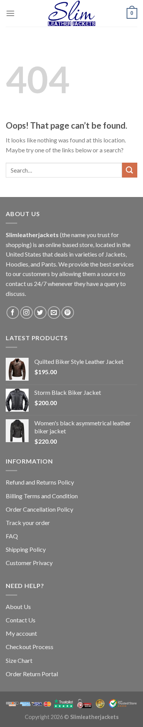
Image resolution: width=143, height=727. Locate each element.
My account (21, 633)
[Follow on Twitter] (40, 312)
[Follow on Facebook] (12, 312)
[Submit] (129, 170)
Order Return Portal (32, 673)
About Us (18, 606)
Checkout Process (29, 646)
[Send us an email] (54, 312)
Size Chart (19, 660)
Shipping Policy (26, 549)
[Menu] (10, 13)
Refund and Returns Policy (40, 482)
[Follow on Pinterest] (67, 312)
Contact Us (20, 620)
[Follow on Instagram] (26, 312)
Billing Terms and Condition (42, 495)
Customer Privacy (29, 562)
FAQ (12, 536)
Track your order (28, 522)
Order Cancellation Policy (39, 509)
